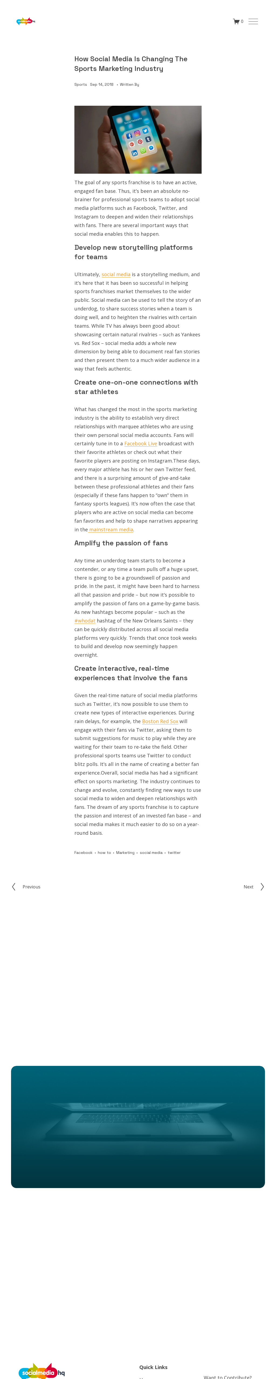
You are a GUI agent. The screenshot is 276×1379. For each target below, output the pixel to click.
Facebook (83, 852)
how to (104, 852)
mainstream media (110, 529)
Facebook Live (140, 443)
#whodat (84, 620)
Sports (80, 84)
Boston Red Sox (160, 721)
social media (116, 274)
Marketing (125, 852)
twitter (174, 852)
